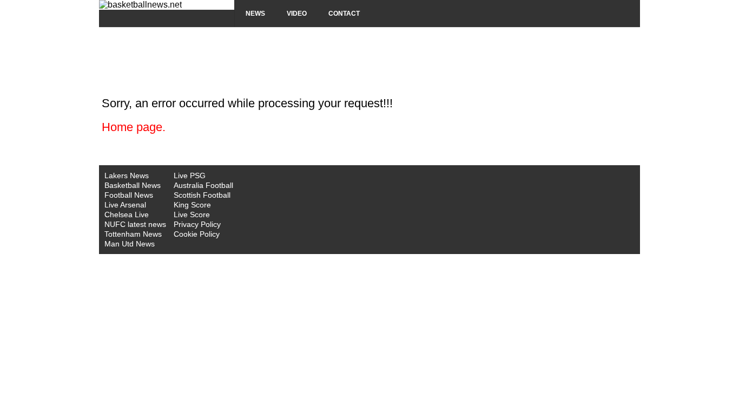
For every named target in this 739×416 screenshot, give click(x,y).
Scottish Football (202, 195)
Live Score (192, 214)
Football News (128, 195)
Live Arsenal (125, 204)
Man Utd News (129, 243)
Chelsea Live (126, 214)
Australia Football (203, 185)
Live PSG (190, 175)
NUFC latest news (135, 224)
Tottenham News (133, 234)
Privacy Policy (197, 224)
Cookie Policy (197, 234)
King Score (192, 204)
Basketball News (132, 185)
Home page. (134, 127)
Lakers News (126, 175)
